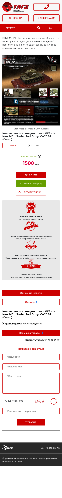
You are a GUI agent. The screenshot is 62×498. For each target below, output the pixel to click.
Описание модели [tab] (31, 293)
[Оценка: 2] (49, 340)
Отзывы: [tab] (31, 302)
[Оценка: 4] (55, 340)
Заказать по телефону (31, 183)
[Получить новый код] (54, 401)
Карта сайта (53, 447)
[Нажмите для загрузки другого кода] (39, 401)
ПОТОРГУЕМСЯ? (32, 192)
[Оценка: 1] (45, 340)
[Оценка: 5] (58, 340)
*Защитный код (14, 400)
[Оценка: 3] (52, 340)
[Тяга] (15, 6)
